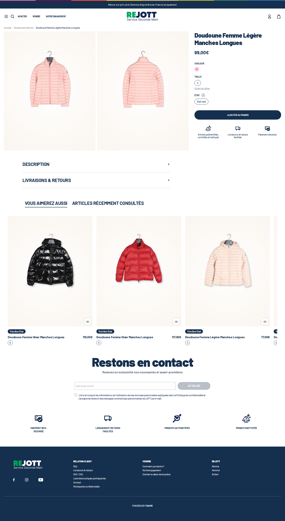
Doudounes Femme (23, 27)
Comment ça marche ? (153, 466)
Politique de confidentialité (86, 486)
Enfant (215, 474)
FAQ (75, 466)
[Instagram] (26, 480)
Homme (216, 470)
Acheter (22, 16)
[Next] (89, 271)
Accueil (7, 27)
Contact (77, 482)
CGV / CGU (78, 474)
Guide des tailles (202, 88)
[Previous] (11, 271)
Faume (149, 505)
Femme (215, 466)
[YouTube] (40, 480)
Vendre (36, 16)
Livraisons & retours (83, 470)
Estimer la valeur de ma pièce (156, 474)
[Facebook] (14, 480)
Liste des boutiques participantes (89, 478)
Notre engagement (56, 16)
